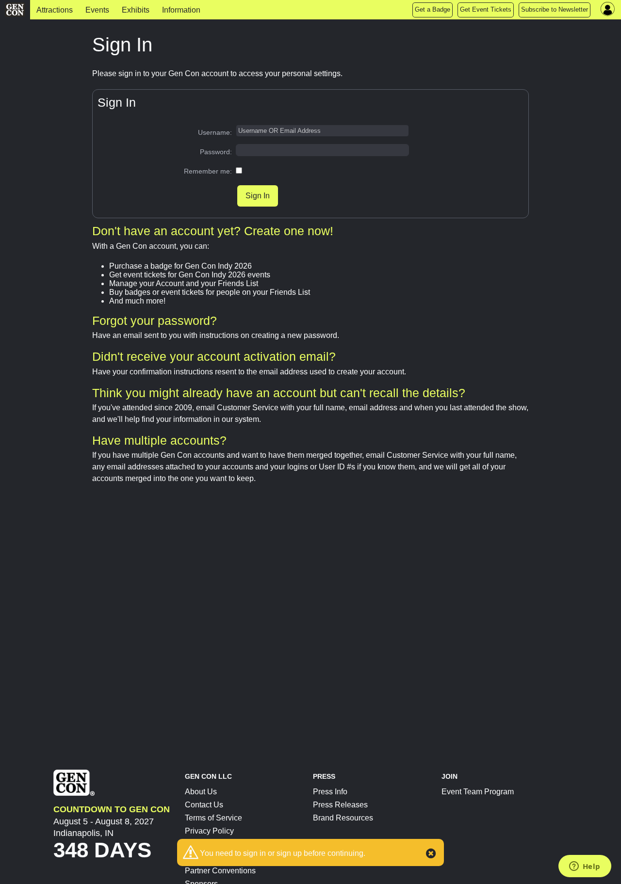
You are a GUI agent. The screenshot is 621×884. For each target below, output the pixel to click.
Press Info (330, 792)
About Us (201, 792)
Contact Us (204, 805)
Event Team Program (477, 792)
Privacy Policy (209, 831)
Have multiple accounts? (159, 440)
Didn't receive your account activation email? (214, 356)
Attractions (54, 10)
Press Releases (340, 805)
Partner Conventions (220, 871)
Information (181, 10)
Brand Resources (343, 818)
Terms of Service (213, 818)
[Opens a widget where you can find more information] (584, 867)
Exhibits (135, 10)
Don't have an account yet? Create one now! (212, 231)
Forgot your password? (154, 320)
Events (97, 10)
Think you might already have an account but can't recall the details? (278, 393)
